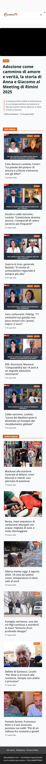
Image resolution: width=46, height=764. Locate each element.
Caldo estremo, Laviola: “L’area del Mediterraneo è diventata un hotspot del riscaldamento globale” (23, 397)
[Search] (41, 15)
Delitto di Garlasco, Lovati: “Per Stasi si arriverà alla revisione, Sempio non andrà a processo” (23, 654)
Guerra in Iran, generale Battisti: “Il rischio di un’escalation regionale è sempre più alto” (23, 247)
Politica (36, 136)
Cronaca (6, 61)
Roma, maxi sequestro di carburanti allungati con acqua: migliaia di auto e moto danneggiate (23, 504)
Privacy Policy (32, 750)
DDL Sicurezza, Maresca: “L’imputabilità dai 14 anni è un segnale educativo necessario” (23, 347)
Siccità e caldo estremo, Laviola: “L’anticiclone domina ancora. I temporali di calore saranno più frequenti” (23, 197)
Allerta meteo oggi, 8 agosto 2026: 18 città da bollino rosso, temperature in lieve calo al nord (23, 554)
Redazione (20, 750)
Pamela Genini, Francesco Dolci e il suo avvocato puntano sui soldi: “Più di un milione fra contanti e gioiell (23, 704)
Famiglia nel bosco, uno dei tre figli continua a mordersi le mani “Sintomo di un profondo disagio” (23, 604)
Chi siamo (11, 750)
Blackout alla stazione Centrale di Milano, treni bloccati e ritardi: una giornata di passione (23, 454)
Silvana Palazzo (12, 114)
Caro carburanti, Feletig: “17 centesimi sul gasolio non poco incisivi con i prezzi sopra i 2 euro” (23, 297)
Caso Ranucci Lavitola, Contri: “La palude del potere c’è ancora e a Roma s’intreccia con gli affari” (23, 147)
